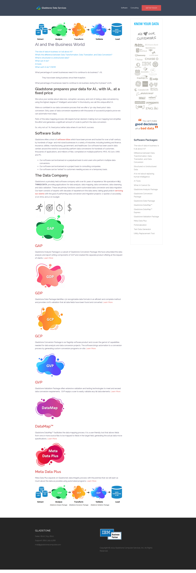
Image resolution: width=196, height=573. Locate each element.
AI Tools (137, 181)
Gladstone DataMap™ (143, 205)
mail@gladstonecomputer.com (48, 545)
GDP (39, 293)
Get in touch (151, 8)
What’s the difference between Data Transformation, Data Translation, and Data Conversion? (73, 55)
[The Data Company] (53, 8)
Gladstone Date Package (144, 201)
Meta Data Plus (48, 472)
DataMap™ (44, 426)
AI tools (38, 64)
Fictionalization (140, 225)
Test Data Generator (142, 229)
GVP (38, 382)
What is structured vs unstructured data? (52, 58)
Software (124, 8)
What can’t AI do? (42, 67)
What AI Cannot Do (142, 185)
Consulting (134, 8)
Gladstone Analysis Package (146, 189)
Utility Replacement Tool (144, 233)
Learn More (48, 258)
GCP (38, 336)
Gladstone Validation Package (146, 217)
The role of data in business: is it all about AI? (54, 52)
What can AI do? (42, 61)
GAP (38, 246)
